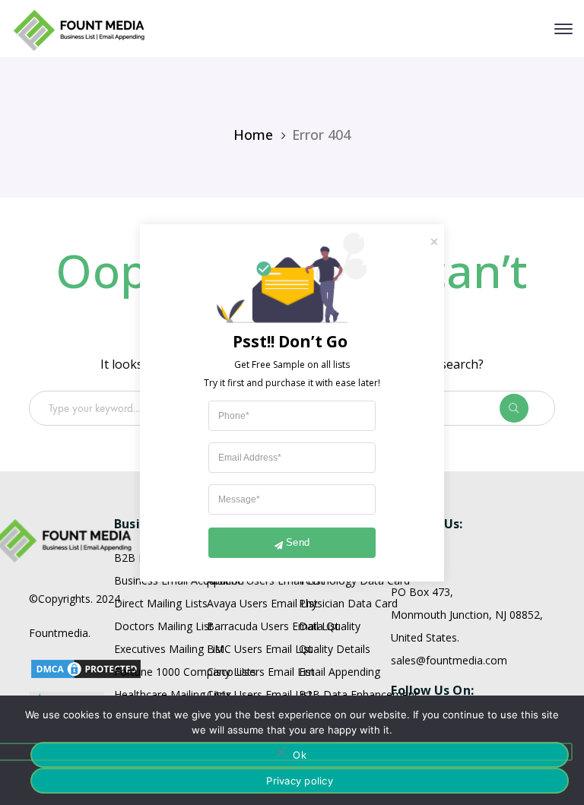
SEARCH (526, 408)
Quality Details (334, 649)
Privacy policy (299, 781)
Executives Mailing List (169, 649)
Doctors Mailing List (163, 626)
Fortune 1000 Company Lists (185, 671)
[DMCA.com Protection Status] (86, 667)
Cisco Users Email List (261, 671)
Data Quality (329, 626)
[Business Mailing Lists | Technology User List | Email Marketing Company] (79, 29)
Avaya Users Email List (262, 603)
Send (297, 542)
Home (253, 134)
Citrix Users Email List (260, 694)
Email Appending (339, 671)
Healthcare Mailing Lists (172, 694)
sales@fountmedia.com (449, 660)
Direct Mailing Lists (161, 603)
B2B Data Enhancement (358, 694)
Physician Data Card (348, 603)
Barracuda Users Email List (273, 626)
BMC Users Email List (260, 649)
